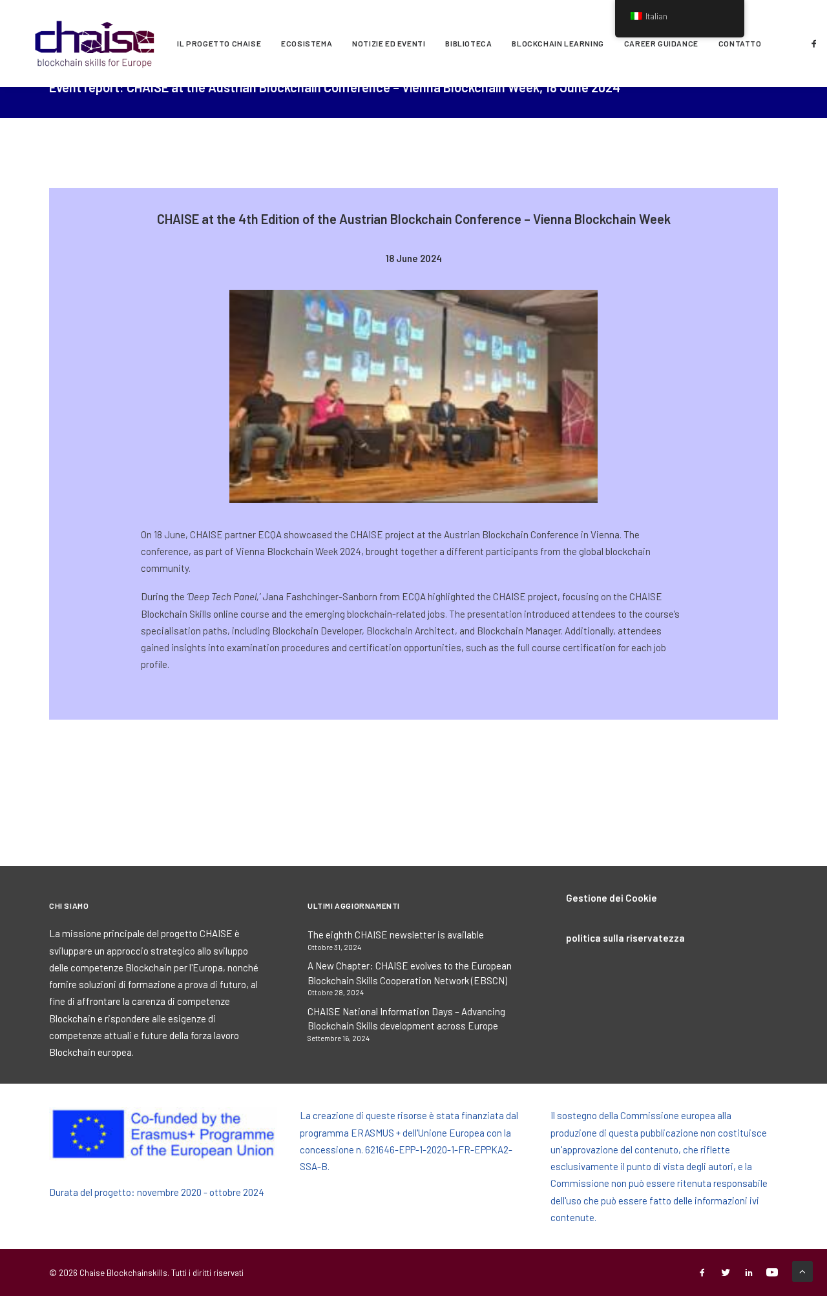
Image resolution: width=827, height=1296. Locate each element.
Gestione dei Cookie (611, 898)
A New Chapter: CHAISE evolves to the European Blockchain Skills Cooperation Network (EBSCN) (410, 973)
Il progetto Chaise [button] (219, 43)
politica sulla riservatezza (625, 938)
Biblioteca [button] (468, 43)
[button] (816, 43)
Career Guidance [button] (661, 43)
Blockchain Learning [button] (557, 43)
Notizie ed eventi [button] (388, 43)
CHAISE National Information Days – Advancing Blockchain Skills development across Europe (406, 1019)
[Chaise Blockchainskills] (95, 43)
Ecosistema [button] (306, 43)
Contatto (740, 43)
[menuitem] (219, 43)
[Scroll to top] (802, 1270)
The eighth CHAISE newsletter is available (396, 934)
